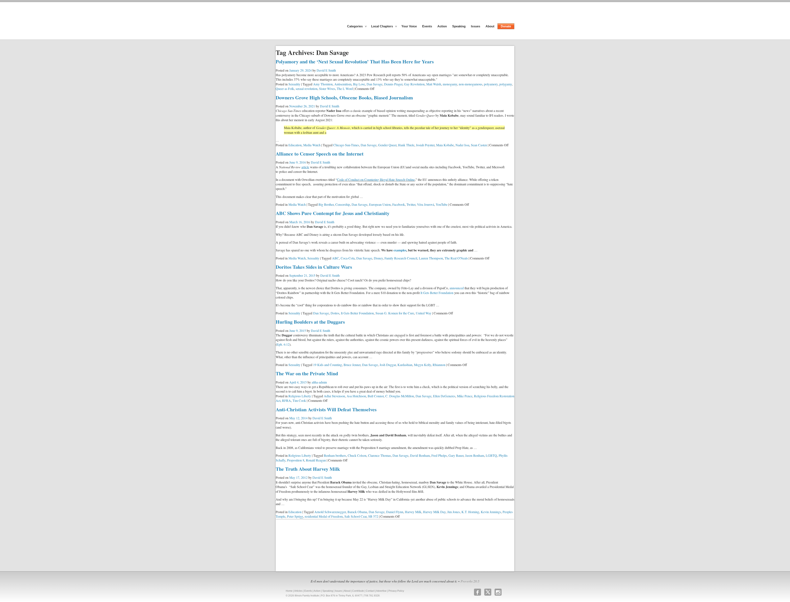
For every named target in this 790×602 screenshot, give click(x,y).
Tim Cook (299, 400)
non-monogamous (470, 84)
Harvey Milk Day (434, 512)
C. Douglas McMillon (399, 396)
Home (289, 590)
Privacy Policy (396, 590)
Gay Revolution (414, 84)
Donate (506, 26)
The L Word (345, 88)
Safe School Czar (355, 516)
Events (427, 26)
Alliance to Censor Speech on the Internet (320, 153)
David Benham (420, 455)
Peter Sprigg (295, 516)
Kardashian (404, 365)
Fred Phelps (439, 455)
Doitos (335, 313)
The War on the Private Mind (307, 373)
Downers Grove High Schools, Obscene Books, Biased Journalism (344, 97)
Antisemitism (342, 84)
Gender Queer (387, 145)
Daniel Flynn (394, 512)
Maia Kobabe (445, 145)
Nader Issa (462, 145)
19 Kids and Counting (327, 365)
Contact (370, 590)
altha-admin (319, 382)
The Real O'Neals (456, 258)
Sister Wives (327, 88)
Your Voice (409, 26)
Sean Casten (479, 145)
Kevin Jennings (491, 512)
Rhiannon (439, 365)
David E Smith (326, 70)
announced (457, 288)
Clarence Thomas (379, 455)
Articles (298, 590)
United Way (423, 313)
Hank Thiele (406, 145)
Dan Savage (374, 84)
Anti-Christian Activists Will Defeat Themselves (326, 409)
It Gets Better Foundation (437, 293)
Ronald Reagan (316, 460)
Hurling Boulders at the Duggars (310, 321)
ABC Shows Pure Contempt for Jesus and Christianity (332, 213)
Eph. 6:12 (283, 344)
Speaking (459, 26)
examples (400, 250)
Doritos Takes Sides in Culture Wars (314, 266)
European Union (380, 204)
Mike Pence (464, 396)
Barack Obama (357, 512)
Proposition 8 (295, 460)
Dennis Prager (393, 84)
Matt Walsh (433, 84)
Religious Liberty (299, 396)
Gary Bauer (456, 455)
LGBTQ (491, 455)
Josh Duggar (388, 365)
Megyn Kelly (422, 365)
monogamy (450, 84)
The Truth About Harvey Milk (308, 468)
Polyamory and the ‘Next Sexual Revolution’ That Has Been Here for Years (355, 61)
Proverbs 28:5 (470, 581)
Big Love (359, 84)
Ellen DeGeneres (444, 396)
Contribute (358, 590)
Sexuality (294, 84)
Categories (355, 26)
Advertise (381, 590)
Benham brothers (335, 455)
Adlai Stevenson (334, 396)
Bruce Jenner (352, 365)
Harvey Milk (413, 512)
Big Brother (326, 204)
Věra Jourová (425, 204)
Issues (475, 26)
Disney (378, 258)
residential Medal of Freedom (324, 516)
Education (295, 145)
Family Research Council (401, 258)
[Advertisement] (306, 544)
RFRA (286, 400)
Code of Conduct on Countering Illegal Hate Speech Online (376, 179)
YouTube (441, 204)
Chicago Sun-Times (346, 145)
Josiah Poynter (425, 145)
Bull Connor (376, 396)
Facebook (398, 204)
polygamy (505, 84)
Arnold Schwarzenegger (330, 512)
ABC (335, 258)
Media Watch (312, 145)
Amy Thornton (323, 84)
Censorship (342, 204)
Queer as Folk (285, 88)
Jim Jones (453, 512)
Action (442, 26)
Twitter (411, 204)
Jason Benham (474, 455)
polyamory (491, 84)
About (490, 26)
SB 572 (373, 516)
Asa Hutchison (356, 396)
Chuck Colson (357, 455)
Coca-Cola (348, 258)
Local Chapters (382, 26)
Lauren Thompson (431, 258)
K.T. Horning (470, 512)
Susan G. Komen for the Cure (394, 313)
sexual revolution (306, 88)
